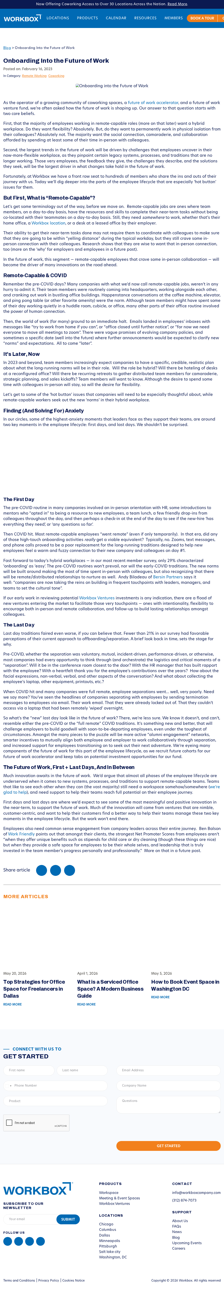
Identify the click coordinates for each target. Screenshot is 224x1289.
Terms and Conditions (19, 1280)
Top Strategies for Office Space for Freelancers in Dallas (34, 989)
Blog (7, 48)
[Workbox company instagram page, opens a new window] (29, 1241)
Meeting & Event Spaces (119, 1198)
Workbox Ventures (97, 598)
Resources (145, 18)
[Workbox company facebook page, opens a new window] (18, 1241)
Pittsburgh (108, 1246)
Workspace (108, 1193)
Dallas (104, 1235)
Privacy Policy (48, 1280)
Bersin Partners (168, 577)
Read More (177, 4)
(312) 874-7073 (184, 1200)
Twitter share (55, 870)
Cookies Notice (73, 1280)
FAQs (176, 1226)
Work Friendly (21, 835)
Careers (178, 1249)
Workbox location (48, 224)
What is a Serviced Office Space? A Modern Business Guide (110, 989)
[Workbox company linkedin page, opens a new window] (7, 1241)
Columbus (107, 1230)
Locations (58, 18)
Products (87, 18)
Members (173, 18)
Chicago (106, 1224)
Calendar (116, 18)
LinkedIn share (69, 870)
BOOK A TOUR (202, 18)
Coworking (56, 76)
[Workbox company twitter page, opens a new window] (40, 1241)
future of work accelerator (153, 103)
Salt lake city (110, 1252)
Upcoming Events (187, 1243)
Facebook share (41, 870)
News (177, 1232)
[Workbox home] (35, 1188)
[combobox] (8, 1086)
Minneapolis (109, 1241)
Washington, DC (113, 1257)
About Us (180, 1221)
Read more (12, 1004)
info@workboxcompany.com (196, 1193)
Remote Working (34, 76)
